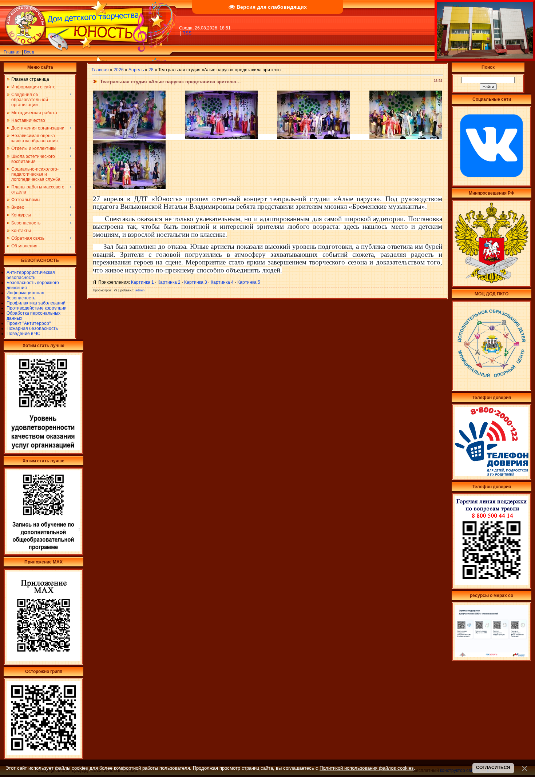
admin (139, 290)
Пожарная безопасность (32, 328)
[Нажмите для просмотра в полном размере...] (129, 136)
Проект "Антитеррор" (29, 323)
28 (151, 69)
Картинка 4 (222, 282)
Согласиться (493, 767)
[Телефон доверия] (491, 583)
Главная (12, 52)
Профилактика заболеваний (36, 303)
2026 (119, 69)
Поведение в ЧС (23, 333)
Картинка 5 (248, 282)
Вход (29, 52)
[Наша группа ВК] (491, 181)
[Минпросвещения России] (491, 281)
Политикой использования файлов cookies (367, 768)
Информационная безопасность (25, 295)
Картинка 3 (195, 282)
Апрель (136, 69)
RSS (186, 33)
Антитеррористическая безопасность (31, 275)
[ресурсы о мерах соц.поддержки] (491, 655)
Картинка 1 (142, 282)
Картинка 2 (169, 282)
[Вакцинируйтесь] (43, 753)
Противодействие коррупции (37, 308)
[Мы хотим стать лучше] (43, 448)
